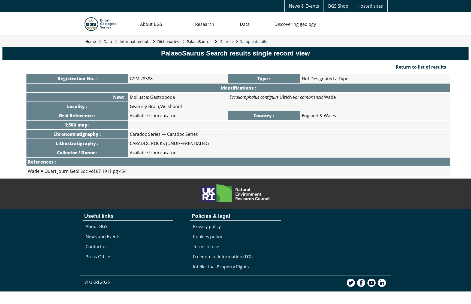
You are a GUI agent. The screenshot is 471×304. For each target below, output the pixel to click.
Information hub (135, 41)
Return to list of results (421, 67)
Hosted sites (370, 6)
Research (204, 24)
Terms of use (206, 247)
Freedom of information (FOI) (223, 257)
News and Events (103, 236)
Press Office (98, 257)
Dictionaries (168, 41)
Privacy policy (207, 226)
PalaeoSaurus (199, 41)
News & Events (304, 6)
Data (245, 24)
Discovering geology (295, 24)
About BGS (151, 24)
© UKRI (97, 282)
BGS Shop (338, 6)
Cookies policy (207, 236)
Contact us (97, 247)
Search (226, 41)
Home (90, 41)
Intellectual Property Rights (221, 267)
